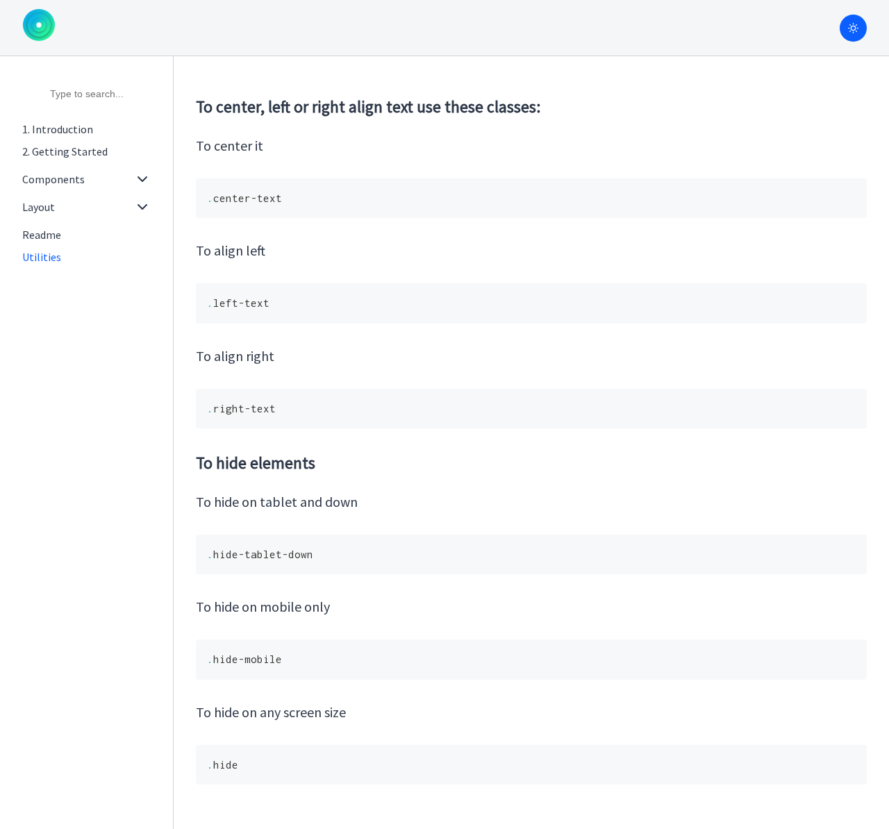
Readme (41, 235)
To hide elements (255, 463)
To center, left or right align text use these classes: (368, 107)
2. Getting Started (65, 151)
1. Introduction (57, 129)
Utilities (41, 257)
